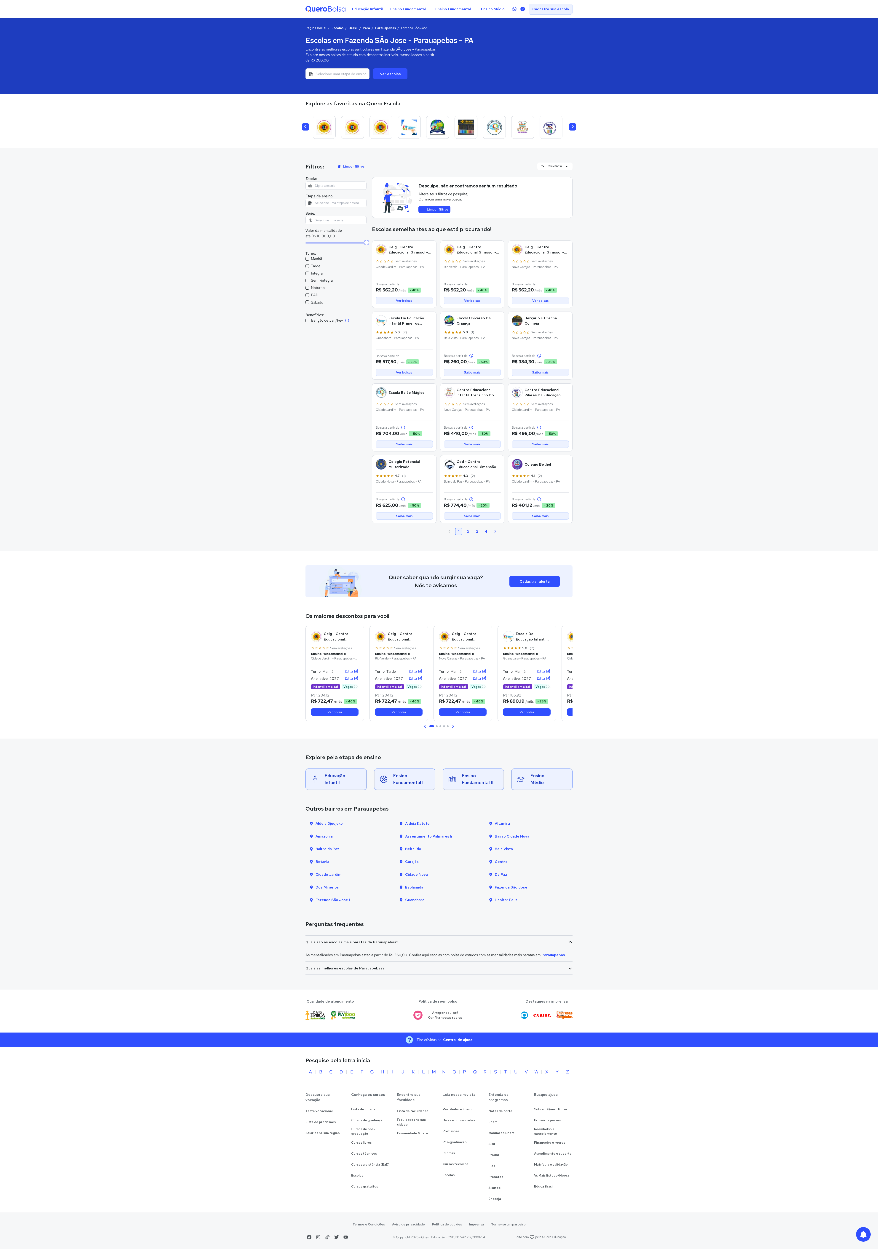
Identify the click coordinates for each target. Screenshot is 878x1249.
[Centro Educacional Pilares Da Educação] (551, 127)
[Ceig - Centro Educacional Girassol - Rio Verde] (352, 127)
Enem (492, 1122)
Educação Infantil (367, 9)
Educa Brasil (544, 1186)
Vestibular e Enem (457, 1109)
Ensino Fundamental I (409, 9)
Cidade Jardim (328, 874)
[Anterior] (305, 127)
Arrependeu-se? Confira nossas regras (445, 1015)
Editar (349, 671)
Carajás (412, 861)
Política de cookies (447, 1224)
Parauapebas (385, 28)
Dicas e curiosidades (459, 1120)
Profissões (451, 1131)
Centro (501, 861)
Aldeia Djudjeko (329, 823)
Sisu (491, 1144)
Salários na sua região (322, 1133)
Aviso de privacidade (408, 1224)
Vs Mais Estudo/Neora (551, 1175)
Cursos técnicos (364, 1153)
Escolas (337, 28)
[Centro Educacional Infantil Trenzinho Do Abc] (522, 127)
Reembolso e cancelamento (545, 1131)
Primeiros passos (547, 1120)
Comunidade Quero (412, 1133)
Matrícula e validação (551, 1164)
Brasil (353, 28)
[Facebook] (309, 1237)
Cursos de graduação (368, 1120)
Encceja (494, 1199)
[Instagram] (318, 1237)
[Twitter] (336, 1237)
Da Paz (501, 874)
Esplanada (414, 887)
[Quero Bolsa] (325, 9)
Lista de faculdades (412, 1111)
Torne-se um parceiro (508, 1224)
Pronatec (495, 1177)
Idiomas (449, 1153)
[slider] (366, 242)
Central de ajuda (457, 1039)
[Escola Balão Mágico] (494, 127)
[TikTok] (327, 1237)
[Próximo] (572, 127)
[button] (425, 726)
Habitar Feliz (506, 899)
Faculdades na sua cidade (411, 1122)
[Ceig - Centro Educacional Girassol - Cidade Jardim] (324, 127)
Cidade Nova (416, 874)
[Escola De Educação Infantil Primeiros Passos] (409, 127)
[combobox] (337, 73)
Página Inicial (315, 28)
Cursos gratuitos (364, 1186)
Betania (322, 861)
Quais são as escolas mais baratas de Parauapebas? (351, 942)
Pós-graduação (455, 1142)
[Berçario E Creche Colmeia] (466, 127)
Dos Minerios (327, 887)
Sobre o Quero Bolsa (550, 1109)
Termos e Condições (369, 1224)
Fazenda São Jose (511, 887)
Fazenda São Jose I (333, 899)
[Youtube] (345, 1237)
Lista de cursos (363, 1109)
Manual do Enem (501, 1133)
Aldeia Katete (417, 823)
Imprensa (476, 1224)
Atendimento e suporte (553, 1153)
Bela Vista (504, 848)
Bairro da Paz (327, 848)
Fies (491, 1166)
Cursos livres (361, 1142)
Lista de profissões (320, 1122)
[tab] (431, 726)
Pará (366, 28)
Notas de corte (500, 1111)
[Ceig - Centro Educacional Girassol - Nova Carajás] (380, 127)
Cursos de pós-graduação (363, 1131)
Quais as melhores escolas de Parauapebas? (345, 968)
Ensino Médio (493, 9)
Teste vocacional (319, 1111)
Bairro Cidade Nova (512, 836)
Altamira (502, 823)
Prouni (493, 1155)
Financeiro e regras (549, 1142)
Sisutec (494, 1188)
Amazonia (324, 836)
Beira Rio (413, 848)
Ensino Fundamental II (454, 9)
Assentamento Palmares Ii (428, 836)
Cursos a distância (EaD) (370, 1164)
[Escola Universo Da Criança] (437, 127)
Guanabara (414, 899)
